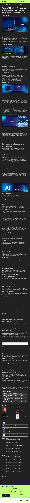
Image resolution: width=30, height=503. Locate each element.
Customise (21, 500)
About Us (21, 488)
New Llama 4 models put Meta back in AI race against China (11, 425)
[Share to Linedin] (27, 12)
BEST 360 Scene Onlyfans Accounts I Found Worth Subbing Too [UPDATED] (13, 465)
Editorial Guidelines (13, 491)
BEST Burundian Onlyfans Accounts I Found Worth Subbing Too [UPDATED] (13, 451)
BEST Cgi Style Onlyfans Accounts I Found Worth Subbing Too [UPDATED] (13, 462)
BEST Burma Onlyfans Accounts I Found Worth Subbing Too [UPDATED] (12, 456)
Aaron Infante (9, 12)
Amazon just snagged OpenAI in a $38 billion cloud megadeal (16, 343)
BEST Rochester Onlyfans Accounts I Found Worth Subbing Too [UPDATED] (13, 459)
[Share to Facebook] (24, 12)
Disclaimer (21, 491)
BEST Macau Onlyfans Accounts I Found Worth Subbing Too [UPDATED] (12, 468)
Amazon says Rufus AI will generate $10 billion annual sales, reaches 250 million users (14, 396)
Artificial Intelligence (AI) (7, 4)
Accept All (26, 500)
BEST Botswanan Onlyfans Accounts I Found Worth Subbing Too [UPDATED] (13, 439)
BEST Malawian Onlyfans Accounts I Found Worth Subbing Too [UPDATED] (13, 448)
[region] (15, 500)
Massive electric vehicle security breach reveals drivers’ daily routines (12, 428)
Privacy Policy (6, 493)
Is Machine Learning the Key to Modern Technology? (10, 431)
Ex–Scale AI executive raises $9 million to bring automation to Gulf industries (14, 401)
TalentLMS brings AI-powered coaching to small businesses (11, 422)
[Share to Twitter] (25, 12)
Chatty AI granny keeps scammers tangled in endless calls (11, 434)
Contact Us (21, 494)
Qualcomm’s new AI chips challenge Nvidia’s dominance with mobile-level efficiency (13, 399)
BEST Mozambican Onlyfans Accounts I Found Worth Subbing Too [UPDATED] (13, 445)
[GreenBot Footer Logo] (5, 486)
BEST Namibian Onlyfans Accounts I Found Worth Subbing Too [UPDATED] (13, 442)
